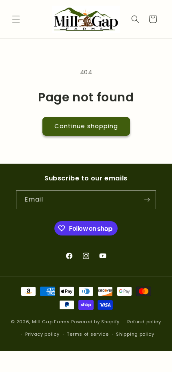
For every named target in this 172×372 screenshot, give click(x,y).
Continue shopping (86, 126)
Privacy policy (42, 334)
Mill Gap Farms (51, 322)
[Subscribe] (147, 199)
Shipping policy (135, 334)
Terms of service (87, 334)
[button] (16, 19)
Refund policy (144, 322)
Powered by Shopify (95, 322)
